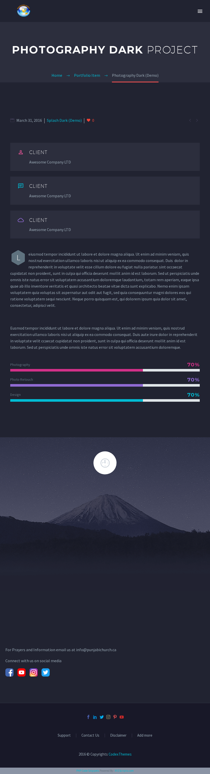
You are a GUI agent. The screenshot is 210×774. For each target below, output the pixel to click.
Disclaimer (118, 735)
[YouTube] (122, 717)
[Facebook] (88, 717)
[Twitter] (102, 717)
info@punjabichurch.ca (96, 649)
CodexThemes (120, 754)
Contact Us (90, 735)
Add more (144, 735)
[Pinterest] (115, 717)
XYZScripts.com (124, 770)
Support (64, 735)
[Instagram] (108, 717)
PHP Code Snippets (87, 770)
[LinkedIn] (95, 717)
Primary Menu (200, 11)
